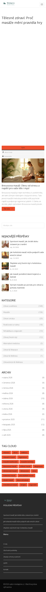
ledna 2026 (7, 414)
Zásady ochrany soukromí (11, 557)
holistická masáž (9, 475)
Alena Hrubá (8, 152)
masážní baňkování (10, 462)
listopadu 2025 (9, 424)
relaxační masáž (9, 457)
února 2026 (8, 409)
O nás (5, 544)
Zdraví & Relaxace (23, 349)
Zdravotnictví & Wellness (23, 362)
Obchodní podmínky (10, 550)
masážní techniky (27, 462)
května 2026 (8, 393)
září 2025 (7, 435)
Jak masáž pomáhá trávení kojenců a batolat (25, 275)
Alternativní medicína (23, 343)
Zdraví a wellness (23, 306)
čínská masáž (8, 480)
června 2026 (8, 388)
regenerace (23, 457)
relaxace (6, 452)
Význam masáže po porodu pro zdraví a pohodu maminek (26, 286)
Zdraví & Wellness (23, 356)
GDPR (5, 563)
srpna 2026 (7, 377)
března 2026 (8, 403)
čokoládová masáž (10, 485)
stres (34, 471)
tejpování (33, 485)
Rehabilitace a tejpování (23, 331)
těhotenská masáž (10, 471)
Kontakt (5, 569)
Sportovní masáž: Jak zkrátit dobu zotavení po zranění (24, 243)
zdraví (15, 452)
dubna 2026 (8, 398)
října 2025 (7, 430)
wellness (24, 452)
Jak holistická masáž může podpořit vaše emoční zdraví (27, 253)
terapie (23, 485)
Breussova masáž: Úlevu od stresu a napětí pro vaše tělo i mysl (21, 187)
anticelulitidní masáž (26, 475)
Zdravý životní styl (23, 337)
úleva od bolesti (22, 480)
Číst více (7, 209)
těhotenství (25, 471)
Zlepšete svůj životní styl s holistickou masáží (25, 264)
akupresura (38, 466)
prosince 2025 (9, 419)
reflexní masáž (25, 466)
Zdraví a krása (23, 318)
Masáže (23, 312)
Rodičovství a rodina (23, 324)
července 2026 (9, 382)
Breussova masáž (9, 466)
